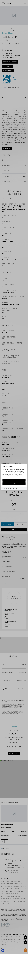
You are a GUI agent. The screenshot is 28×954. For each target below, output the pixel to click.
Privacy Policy (5, 488)
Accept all (14, 480)
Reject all (14, 483)
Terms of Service (13, 488)
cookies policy (15, 476)
